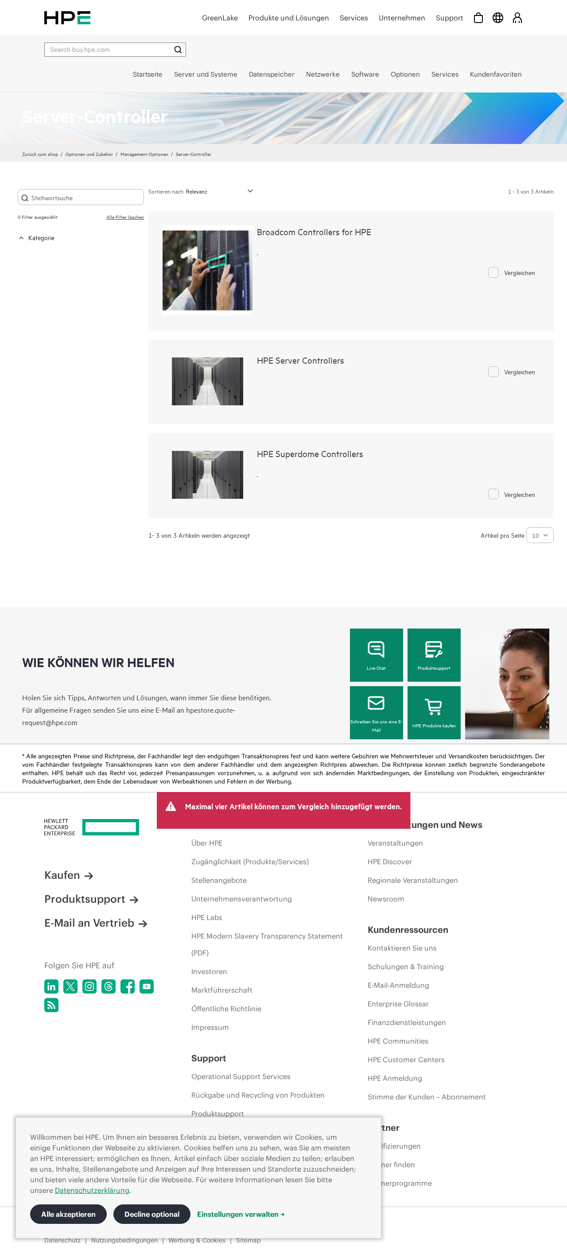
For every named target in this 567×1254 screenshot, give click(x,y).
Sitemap (248, 1240)
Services (354, 17)
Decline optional (151, 1214)
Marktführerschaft (221, 990)
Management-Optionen (144, 153)
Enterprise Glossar (398, 1003)
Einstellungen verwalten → (241, 1214)
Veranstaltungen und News (425, 824)
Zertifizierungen (394, 1145)
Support (449, 17)
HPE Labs (206, 917)
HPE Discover (390, 861)
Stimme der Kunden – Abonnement (427, 1096)
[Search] (178, 50)
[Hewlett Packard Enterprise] (67, 17)
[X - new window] (70, 986)
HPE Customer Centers (406, 1059)
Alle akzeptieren (68, 1214)
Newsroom (386, 898)
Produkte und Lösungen (289, 17)
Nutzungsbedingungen (124, 1240)
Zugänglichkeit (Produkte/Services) (250, 861)
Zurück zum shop (40, 153)
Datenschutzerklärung (92, 1190)
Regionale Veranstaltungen (413, 880)
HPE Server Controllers (300, 359)
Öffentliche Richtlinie (226, 1008)
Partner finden (391, 1164)
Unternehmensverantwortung (241, 898)
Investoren (209, 971)
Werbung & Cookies (196, 1240)
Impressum (210, 1027)
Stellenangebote (219, 880)
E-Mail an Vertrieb (89, 922)
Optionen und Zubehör (89, 153)
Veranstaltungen (395, 843)
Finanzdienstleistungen (407, 1022)
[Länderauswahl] (498, 17)
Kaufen (62, 874)
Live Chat (376, 667)
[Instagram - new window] (89, 986)
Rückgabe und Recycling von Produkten (258, 1095)
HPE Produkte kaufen (434, 725)
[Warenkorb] (478, 17)
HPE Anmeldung (395, 1078)
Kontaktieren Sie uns (402, 947)
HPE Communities (398, 1041)
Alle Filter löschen (125, 216)
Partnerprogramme (400, 1183)
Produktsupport (434, 667)
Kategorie (41, 237)
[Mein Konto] (517, 17)
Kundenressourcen (408, 929)
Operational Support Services (241, 1076)
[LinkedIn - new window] (51, 986)
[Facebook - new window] (127, 986)
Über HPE (206, 843)
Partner (384, 1127)
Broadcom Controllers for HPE (314, 231)
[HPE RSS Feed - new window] (51, 1005)
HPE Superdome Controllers (310, 453)
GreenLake (220, 17)
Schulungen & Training (406, 966)
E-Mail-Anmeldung (398, 985)
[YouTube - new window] (147, 986)
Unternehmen (402, 17)
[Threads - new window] (108, 986)
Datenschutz (62, 1240)
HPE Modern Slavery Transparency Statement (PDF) (267, 944)
